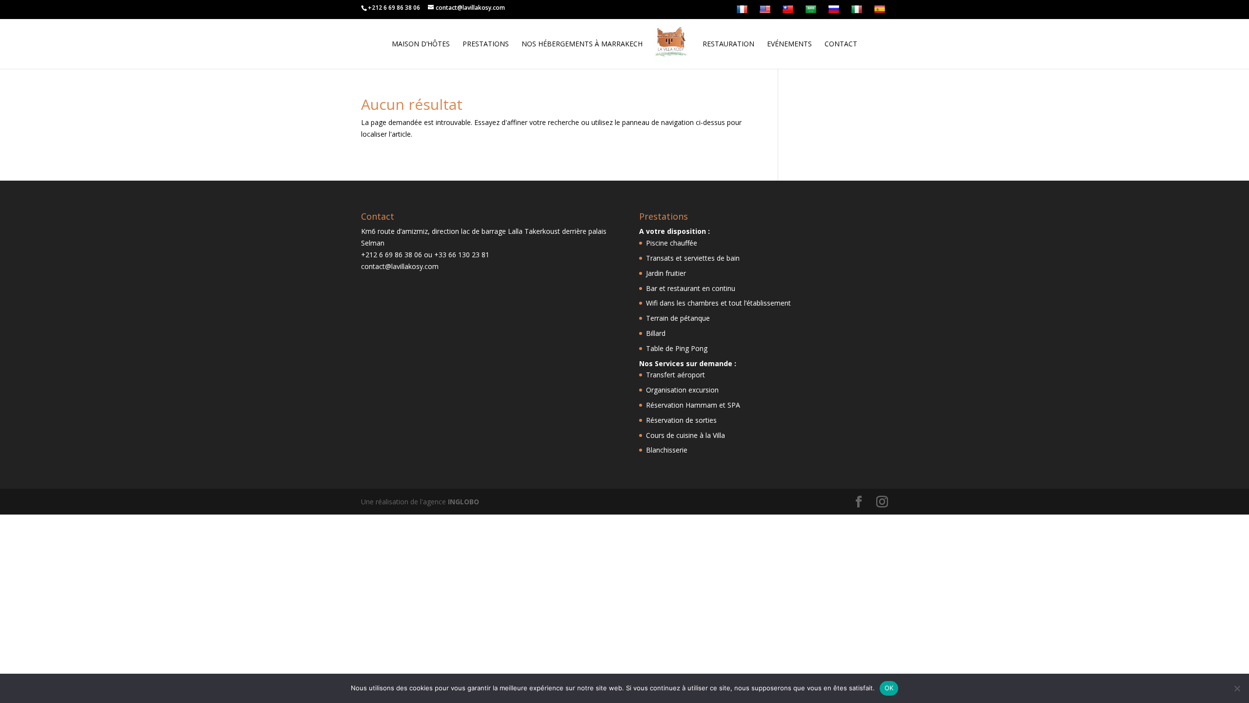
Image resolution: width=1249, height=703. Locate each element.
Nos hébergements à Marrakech (582, 44)
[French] (743, 11)
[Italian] (858, 11)
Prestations (486, 44)
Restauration (728, 44)
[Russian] (835, 11)
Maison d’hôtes (421, 44)
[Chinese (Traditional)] (789, 11)
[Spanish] (881, 11)
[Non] (1237, 688)
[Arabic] (812, 11)
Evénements (789, 44)
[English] (766, 11)
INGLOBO (463, 501)
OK (889, 688)
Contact (841, 44)
